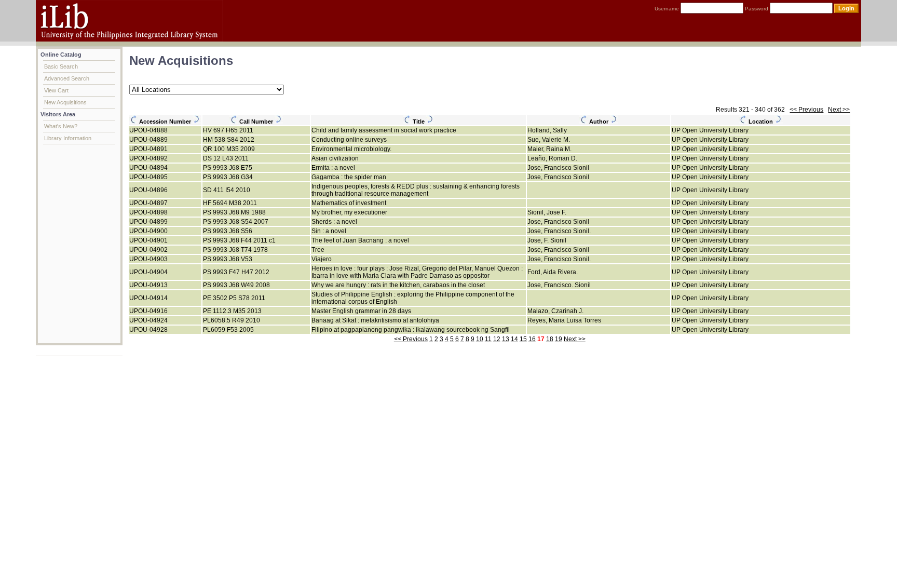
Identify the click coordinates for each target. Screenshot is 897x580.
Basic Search (61, 66)
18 (549, 339)
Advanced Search (66, 78)
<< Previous (806, 109)
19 (558, 339)
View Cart (56, 90)
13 (505, 339)
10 (479, 339)
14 (514, 339)
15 (523, 339)
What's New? (60, 126)
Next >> (839, 109)
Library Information (67, 138)
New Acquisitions (65, 102)
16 (532, 339)
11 (488, 339)
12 (496, 339)
